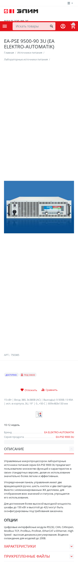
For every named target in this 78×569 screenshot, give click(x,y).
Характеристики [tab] (20, 546)
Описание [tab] (14, 448)
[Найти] (51, 26)
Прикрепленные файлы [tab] (27, 556)
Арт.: (7, 355)
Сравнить (52, 390)
